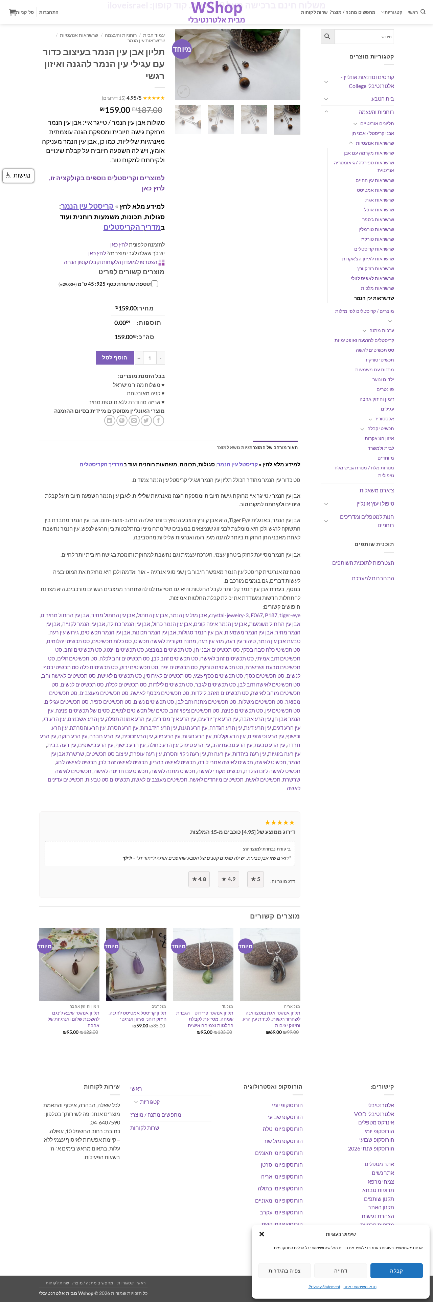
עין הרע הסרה (123, 727)
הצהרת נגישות (378, 1216)
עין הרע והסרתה (88, 727)
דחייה (340, 1271)
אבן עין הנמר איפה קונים (220, 624)
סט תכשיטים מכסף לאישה (160, 693)
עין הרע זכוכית (137, 736)
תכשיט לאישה (270, 762)
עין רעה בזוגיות (284, 753)
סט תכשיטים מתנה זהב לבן (206, 701)
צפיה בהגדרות (284, 1271)
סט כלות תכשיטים (112, 641)
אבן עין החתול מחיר (113, 615)
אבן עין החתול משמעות (274, 624)
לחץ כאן (119, 244)
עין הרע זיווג (167, 736)
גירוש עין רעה (64, 632)
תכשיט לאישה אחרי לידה (225, 762)
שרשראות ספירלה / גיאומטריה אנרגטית (364, 166)
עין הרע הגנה (193, 727)
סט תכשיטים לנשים (82, 684)
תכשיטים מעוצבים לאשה (159, 779)
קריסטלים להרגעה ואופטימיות (364, 340)
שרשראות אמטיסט (375, 190)
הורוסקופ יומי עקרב (281, 1212)
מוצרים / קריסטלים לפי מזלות (364, 311)
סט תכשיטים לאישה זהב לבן (269, 684)
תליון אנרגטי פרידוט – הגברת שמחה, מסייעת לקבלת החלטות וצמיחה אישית (204, 1019)
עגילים (387, 409)
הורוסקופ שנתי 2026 (371, 1148)
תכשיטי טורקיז (380, 360)
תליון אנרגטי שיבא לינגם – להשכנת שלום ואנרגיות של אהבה (73, 1019)
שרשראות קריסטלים (374, 249)
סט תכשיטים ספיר (111, 701)
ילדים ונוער (383, 379)
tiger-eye (289, 615)
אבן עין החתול (152, 615)
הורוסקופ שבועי (376, 1139)
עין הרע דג (54, 719)
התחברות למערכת (373, 578)
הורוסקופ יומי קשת (282, 1224)
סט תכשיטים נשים (154, 701)
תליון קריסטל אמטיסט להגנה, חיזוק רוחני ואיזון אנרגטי (137, 1016)
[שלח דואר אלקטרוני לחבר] (134, 420)
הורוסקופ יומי (379, 1131)
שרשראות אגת (379, 200)
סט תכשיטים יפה (179, 667)
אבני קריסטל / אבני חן (372, 133)
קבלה (396, 1271)
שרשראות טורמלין (376, 229)
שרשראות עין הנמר (374, 298)
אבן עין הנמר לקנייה (83, 624)
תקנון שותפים (379, 1198)
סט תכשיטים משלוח (260, 701)
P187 (271, 615)
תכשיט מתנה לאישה (172, 771)
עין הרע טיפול (195, 745)
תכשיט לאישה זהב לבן (123, 762)
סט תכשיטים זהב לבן (175, 658)
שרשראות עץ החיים (375, 180)
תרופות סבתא (378, 1190)
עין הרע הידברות (158, 727)
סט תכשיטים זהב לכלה (124, 658)
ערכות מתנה (381, 330)
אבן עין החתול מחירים (65, 615)
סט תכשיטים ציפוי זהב (195, 710)
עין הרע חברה (104, 736)
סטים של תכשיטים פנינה (82, 710)
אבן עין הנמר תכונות (154, 632)
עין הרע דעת (257, 727)
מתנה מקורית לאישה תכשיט (165, 641)
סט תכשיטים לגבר (215, 684)
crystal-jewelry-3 (229, 615)
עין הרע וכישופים (266, 736)
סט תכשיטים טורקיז (221, 667)
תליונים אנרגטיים (377, 123)
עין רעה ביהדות (249, 753)
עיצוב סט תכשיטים (107, 753)
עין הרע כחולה (163, 745)
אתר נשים (383, 1172)
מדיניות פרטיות (377, 1225)
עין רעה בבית (61, 745)
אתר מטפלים (379, 1164)
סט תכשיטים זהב (83, 649)
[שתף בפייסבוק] (158, 420)
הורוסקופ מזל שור (283, 1141)
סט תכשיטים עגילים (67, 701)
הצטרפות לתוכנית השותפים (363, 562)
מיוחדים (386, 458)
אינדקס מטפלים (376, 1122)
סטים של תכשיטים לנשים (140, 710)
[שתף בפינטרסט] (122, 420)
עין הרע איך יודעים (218, 719)
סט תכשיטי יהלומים (68, 641)
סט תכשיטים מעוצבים (104, 693)
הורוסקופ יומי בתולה (280, 1188)
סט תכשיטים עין (282, 710)
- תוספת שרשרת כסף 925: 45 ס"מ (107, 284)
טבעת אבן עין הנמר (279, 641)
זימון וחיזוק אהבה (377, 399)
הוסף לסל (114, 357)
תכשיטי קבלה (380, 428)
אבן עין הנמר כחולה (128, 624)
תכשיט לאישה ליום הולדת (272, 771)
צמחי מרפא (381, 1181)
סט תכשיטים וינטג (124, 649)
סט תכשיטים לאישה (120, 675)
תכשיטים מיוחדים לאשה (216, 779)
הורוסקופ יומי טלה (283, 1128)
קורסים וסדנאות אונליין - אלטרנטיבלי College (367, 81)
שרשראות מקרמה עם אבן (369, 153)
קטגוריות (394, 12)
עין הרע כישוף (130, 745)
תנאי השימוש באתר (360, 1286)
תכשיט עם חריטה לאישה (120, 771)
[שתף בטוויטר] (146, 420)
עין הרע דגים (286, 727)
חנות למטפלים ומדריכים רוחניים (367, 521)
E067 (257, 615)
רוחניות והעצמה (376, 112)
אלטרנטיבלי (380, 1105)
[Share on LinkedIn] (109, 420)
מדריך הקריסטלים (132, 227)
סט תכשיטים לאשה (375, 350)
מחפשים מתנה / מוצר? (352, 12)
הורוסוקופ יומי (287, 1105)
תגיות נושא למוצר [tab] (235, 447)
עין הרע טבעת (269, 745)
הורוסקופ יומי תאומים (279, 1152)
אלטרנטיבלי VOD (374, 1114)
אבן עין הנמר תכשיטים (105, 632)
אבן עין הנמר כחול (172, 624)
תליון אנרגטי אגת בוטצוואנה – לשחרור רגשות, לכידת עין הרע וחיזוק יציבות (271, 1019)
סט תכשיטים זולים (77, 658)
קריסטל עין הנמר (87, 206)
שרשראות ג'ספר (378, 219)
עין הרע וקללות (229, 736)
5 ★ (255, 879)
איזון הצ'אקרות (379, 438)
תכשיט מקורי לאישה (219, 771)
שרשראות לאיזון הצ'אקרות (368, 258)
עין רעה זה (219, 753)
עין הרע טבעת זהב (232, 745)
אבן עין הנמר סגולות (200, 632)
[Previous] (186, 64)
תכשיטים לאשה (263, 779)
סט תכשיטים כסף (264, 675)
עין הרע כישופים (95, 745)
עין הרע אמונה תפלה (128, 719)
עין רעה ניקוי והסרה (185, 753)
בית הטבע (382, 98)
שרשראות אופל (379, 209)
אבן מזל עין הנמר (188, 615)
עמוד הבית (154, 35)
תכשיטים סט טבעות (108, 779)
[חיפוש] (423, 11)
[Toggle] (326, 81)
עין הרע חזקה (72, 736)
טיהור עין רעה (241, 641)
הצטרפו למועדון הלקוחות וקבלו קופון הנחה (110, 262)
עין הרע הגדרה (225, 727)
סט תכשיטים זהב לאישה (227, 658)
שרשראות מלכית (377, 288)
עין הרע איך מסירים (174, 719)
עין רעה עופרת (146, 753)
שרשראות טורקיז (377, 239)
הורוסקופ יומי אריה (282, 1176)
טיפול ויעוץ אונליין (375, 503)
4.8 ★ (199, 879)
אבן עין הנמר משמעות (249, 632)
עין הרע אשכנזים (86, 719)
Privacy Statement (324, 1286)
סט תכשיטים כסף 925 (218, 675)
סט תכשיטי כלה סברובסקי (271, 649)
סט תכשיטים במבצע (169, 649)
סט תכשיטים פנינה (242, 710)
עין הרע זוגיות (196, 736)
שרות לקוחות (314, 12)
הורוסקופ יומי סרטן (282, 1164)
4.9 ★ (228, 879)
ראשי (413, 12)
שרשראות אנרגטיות (375, 143)
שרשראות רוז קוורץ (375, 268)
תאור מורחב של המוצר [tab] (275, 447)
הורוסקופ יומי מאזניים (279, 1200)
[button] (261, 1234)
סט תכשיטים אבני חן (217, 649)
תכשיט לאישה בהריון (173, 762)
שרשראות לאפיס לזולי (372, 278)
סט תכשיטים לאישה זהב (69, 675)
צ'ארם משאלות (377, 490)
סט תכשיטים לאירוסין (168, 675)
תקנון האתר (381, 1207)
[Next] (289, 64)
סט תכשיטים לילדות (171, 684)
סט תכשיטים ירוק (139, 667)
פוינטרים (385, 389)
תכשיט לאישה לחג (76, 762)
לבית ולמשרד (381, 448)
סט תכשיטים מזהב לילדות (220, 693)
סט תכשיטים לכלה (126, 684)
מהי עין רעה (211, 641)
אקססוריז (384, 418)
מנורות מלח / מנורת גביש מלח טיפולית (364, 471)
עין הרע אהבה (255, 719)
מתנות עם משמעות (374, 369)
